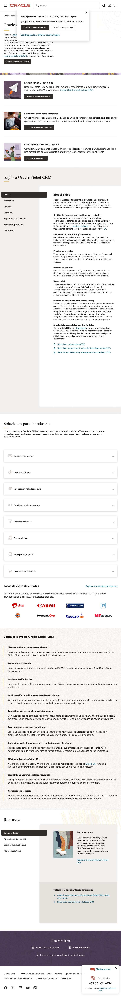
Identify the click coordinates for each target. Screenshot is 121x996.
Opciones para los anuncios (76, 973)
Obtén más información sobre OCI (38, 96)
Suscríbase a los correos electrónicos (18, 978)
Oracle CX (90, 763)
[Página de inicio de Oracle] (20, 5)
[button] (5, 5)
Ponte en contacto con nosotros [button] (17, 62)
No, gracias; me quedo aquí (63, 27)
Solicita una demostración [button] (47, 948)
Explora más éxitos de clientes (101, 586)
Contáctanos (66, 978)
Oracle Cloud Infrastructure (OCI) (76, 89)
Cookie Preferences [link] (54, 973)
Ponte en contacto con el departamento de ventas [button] (62, 955)
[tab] (24, 195)
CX (105, 229)
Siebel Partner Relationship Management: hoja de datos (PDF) (84, 352)
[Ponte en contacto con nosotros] (115, 5)
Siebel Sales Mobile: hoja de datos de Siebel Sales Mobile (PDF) (84, 348)
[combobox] (66, 5)
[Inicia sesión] (110, 5)
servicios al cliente (80, 226)
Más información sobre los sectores (39, 127)
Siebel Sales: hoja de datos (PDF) (71, 344)
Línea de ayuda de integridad (47, 978)
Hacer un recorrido (81, 948)
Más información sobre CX (36, 158)
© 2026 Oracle (9, 973)
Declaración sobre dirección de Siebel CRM (75, 902)
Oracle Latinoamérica (13, 15)
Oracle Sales (80, 328)
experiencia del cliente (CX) (15, 56)
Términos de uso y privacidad (32, 973)
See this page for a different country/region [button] (40, 34)
